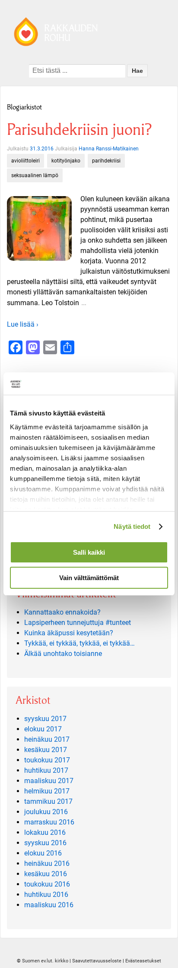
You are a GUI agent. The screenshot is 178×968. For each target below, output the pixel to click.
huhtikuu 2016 (46, 894)
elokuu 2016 (43, 853)
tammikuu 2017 (48, 801)
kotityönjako (65, 161)
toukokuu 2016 (47, 884)
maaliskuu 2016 (48, 905)
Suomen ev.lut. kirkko (45, 961)
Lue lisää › (22, 324)
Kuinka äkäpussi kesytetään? (68, 633)
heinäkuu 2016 (47, 863)
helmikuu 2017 (47, 791)
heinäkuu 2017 (47, 739)
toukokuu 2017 (47, 760)
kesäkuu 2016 (45, 874)
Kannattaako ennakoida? (62, 612)
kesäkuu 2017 (45, 750)
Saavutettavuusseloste (96, 961)
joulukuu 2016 (46, 812)
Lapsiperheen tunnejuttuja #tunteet (77, 622)
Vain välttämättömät (89, 577)
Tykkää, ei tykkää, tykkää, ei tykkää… (79, 643)
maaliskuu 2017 (48, 781)
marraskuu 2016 (49, 822)
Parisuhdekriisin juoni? (79, 129)
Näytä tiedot (132, 526)
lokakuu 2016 (45, 832)
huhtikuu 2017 (46, 770)
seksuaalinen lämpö (34, 175)
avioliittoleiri (25, 161)
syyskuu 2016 (45, 843)
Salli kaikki (89, 552)
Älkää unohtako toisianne (63, 653)
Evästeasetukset (143, 961)
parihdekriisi (106, 161)
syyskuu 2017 (45, 719)
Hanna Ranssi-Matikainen (109, 149)
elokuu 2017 (43, 729)
